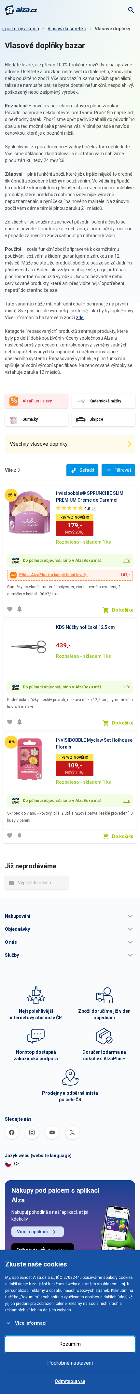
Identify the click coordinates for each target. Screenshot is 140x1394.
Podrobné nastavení (70, 1363)
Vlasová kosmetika (67, 28)
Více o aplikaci (32, 1231)
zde (80, 317)
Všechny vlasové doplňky (39, 444)
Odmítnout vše (70, 1381)
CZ (17, 1163)
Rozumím (70, 1344)
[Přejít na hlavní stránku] (21, 10)
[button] (70, 916)
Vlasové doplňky (112, 28)
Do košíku (122, 610)
